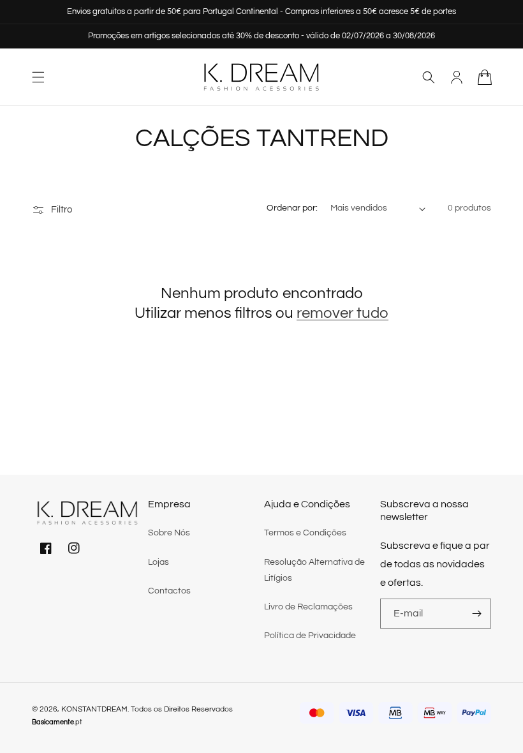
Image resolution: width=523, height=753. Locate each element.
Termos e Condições (305, 532)
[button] (38, 77)
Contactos (169, 590)
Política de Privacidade (310, 635)
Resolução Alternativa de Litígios (314, 570)
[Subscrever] (476, 614)
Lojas (158, 562)
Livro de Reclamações (308, 606)
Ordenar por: (292, 208)
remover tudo (342, 313)
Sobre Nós (169, 532)
